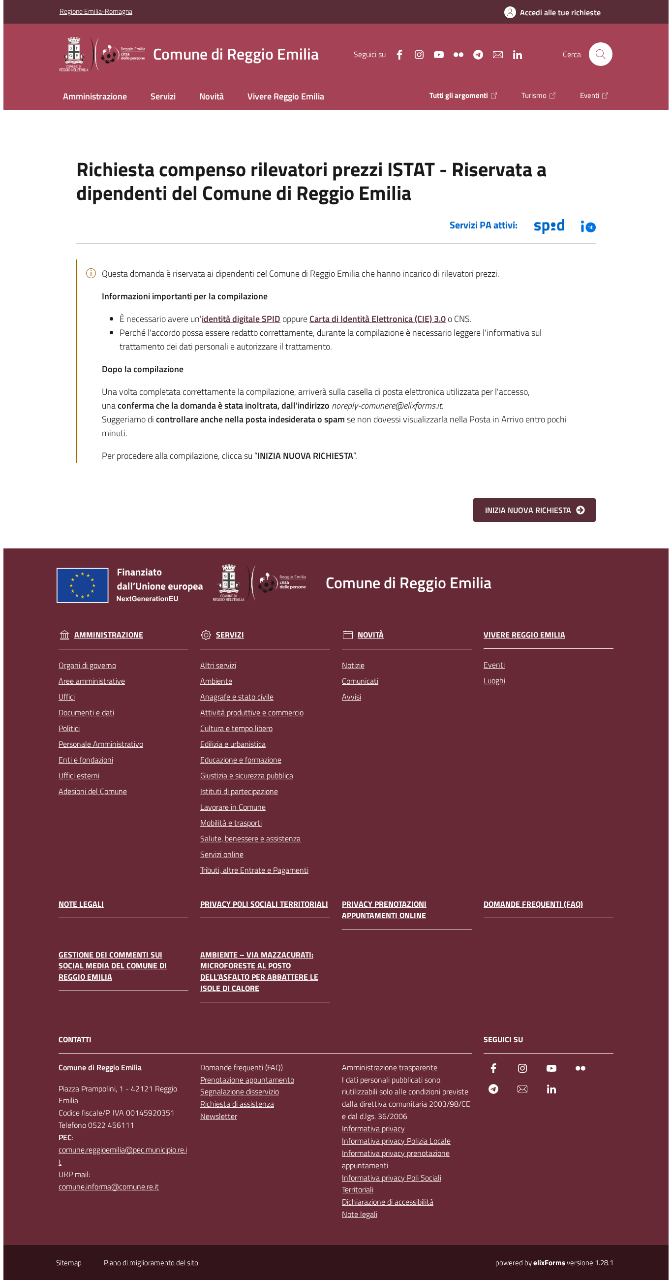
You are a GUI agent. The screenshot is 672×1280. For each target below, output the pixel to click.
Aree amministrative (92, 681)
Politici (69, 728)
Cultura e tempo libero (236, 728)
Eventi (494, 665)
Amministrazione (108, 635)
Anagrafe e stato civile (237, 697)
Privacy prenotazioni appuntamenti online (384, 909)
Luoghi (494, 680)
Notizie (353, 665)
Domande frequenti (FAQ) (533, 904)
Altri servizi (218, 665)
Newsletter (218, 1116)
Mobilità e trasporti (231, 823)
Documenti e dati (86, 712)
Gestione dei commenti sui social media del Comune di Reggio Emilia (113, 966)
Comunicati (360, 681)
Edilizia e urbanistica (233, 744)
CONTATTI (75, 1039)
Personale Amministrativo (101, 744)
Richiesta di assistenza (237, 1104)
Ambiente (216, 681)
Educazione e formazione (240, 760)
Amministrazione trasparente (389, 1067)
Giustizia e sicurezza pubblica (246, 775)
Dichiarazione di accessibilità (387, 1202)
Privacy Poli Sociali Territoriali (264, 904)
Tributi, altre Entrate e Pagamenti (254, 870)
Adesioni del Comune (93, 791)
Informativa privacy (373, 1128)
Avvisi (351, 697)
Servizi (230, 635)
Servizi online (222, 854)
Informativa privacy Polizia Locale (396, 1141)
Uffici (67, 697)
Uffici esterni (79, 775)
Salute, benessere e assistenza (250, 838)
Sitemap (69, 1262)
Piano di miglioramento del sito (151, 1262)
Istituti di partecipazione (239, 791)
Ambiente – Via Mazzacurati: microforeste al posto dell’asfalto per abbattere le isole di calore (259, 971)
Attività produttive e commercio (252, 712)
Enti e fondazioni (86, 760)
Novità (371, 635)
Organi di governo (87, 665)
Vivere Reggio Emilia (524, 634)
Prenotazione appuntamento (247, 1080)
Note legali (81, 904)
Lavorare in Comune (233, 807)
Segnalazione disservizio (239, 1091)
